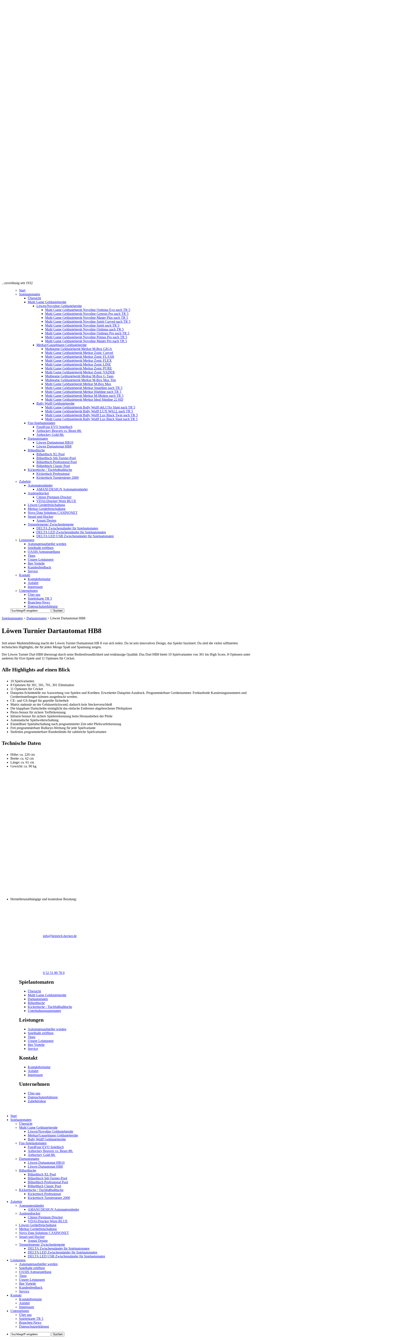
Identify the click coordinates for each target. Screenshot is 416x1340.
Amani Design (46, 520)
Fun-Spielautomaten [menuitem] (33, 1143)
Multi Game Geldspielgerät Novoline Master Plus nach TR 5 (86, 317)
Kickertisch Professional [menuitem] (44, 1194)
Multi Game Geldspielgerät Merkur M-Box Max (78, 384)
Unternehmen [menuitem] (19, 1311)
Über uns (34, 594)
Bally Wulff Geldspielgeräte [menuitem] (47, 1139)
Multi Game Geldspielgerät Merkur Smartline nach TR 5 (83, 388)
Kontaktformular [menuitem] (30, 1299)
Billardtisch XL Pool (50, 454)
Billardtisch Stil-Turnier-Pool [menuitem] (47, 1178)
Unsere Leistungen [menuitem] (32, 1279)
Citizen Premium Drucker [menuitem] (45, 1217)
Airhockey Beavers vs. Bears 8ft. (59, 431)
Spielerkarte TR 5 (40, 598)
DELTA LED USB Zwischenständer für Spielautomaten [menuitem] (66, 1256)
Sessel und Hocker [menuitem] (32, 1237)
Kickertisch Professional (53, 473)
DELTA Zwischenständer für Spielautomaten (67, 528)
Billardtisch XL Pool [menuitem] (42, 1174)
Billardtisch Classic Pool (53, 466)
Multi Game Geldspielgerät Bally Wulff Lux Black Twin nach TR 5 (91, 415)
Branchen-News (39, 602)
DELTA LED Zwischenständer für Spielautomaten (71, 532)
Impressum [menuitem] (26, 1307)
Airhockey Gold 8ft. (50, 434)
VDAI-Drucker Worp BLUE (56, 501)
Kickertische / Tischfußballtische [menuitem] (41, 1190)
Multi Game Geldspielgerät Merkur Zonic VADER (80, 372)
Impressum (35, 587)
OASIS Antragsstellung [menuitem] (35, 1272)
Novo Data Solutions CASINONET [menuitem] (44, 1233)
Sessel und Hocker (40, 516)
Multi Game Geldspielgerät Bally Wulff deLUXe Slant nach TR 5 (90, 407)
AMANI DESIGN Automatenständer (62, 489)
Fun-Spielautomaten (41, 423)
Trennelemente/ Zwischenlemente (51, 524)
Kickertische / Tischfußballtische (50, 470)
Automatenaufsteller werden (47, 544)
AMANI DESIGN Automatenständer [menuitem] (53, 1209)
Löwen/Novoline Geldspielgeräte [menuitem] (50, 1131)
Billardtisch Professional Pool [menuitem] (48, 1182)
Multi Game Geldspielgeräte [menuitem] (38, 1127)
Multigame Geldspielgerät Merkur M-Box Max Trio (80, 380)
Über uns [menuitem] (25, 1315)
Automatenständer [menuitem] (31, 1205)
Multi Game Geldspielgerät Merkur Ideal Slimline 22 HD (84, 399)
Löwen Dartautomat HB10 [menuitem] (46, 1162)
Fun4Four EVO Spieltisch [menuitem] (46, 1147)
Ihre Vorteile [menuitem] (27, 1283)
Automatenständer (40, 485)
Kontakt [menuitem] (15, 1295)
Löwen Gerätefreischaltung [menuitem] (37, 1225)
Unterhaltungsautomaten (44, 1011)
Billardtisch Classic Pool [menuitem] (44, 1186)
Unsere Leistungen (41, 559)
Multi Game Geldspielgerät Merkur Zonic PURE (78, 368)
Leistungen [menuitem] (18, 1260)
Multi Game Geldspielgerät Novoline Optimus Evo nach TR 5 (87, 310)
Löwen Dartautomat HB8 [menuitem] (45, 1166)
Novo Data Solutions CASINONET (53, 513)
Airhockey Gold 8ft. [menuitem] (41, 1155)
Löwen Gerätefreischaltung (46, 505)
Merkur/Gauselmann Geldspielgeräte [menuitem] (53, 1135)
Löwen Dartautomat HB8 (54, 446)
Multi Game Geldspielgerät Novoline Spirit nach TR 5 (82, 325)
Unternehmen (28, 591)
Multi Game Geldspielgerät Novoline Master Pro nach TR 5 (86, 341)
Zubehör (25, 481)
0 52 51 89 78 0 (54, 973)
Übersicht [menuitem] (25, 1123)
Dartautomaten (38, 438)
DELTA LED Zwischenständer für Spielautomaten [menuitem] (62, 1252)
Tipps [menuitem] (23, 1276)
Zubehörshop (37, 1101)
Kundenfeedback (39, 567)
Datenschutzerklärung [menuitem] (34, 1326)
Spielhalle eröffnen (41, 548)
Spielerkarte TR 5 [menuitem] (31, 1318)
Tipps (31, 555)
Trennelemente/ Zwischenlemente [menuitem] (42, 1244)
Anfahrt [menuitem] (24, 1303)
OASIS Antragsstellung (44, 552)
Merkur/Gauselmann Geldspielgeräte (61, 345)
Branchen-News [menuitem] (30, 1322)
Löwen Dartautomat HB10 (54, 442)
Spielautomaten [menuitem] (20, 1120)
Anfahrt (33, 583)
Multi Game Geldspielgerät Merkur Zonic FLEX (78, 360)
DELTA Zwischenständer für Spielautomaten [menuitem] (58, 1248)
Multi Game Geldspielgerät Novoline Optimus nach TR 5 (84, 329)
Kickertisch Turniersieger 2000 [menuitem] (49, 1198)
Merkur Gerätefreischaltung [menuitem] (38, 1229)
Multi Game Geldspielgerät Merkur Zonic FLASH (79, 356)
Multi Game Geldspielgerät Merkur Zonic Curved (79, 353)
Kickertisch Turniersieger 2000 (57, 477)
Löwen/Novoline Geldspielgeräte (59, 306)
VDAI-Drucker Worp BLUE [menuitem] (48, 1221)
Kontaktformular (39, 579)
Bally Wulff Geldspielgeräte (55, 403)
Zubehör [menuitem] (16, 1201)
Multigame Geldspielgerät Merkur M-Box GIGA (78, 349)
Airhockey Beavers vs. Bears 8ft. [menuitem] (50, 1151)
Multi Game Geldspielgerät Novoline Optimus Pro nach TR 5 (87, 333)
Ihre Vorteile (36, 563)
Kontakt (24, 575)
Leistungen (26, 540)
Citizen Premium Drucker (54, 497)
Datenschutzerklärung (43, 606)
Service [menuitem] (24, 1291)
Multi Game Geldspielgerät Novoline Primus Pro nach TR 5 (86, 337)
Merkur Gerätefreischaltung (46, 509)
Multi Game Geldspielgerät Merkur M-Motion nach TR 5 (84, 395)
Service (33, 571)
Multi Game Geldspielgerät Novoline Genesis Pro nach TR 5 (86, 314)
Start (22, 290)
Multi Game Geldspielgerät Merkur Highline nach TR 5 (83, 392)
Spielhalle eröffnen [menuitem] (32, 1268)
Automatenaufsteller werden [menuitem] (38, 1264)
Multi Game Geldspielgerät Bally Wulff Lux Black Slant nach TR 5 (91, 419)
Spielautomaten (29, 294)
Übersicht (34, 298)
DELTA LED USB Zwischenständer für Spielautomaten (75, 536)
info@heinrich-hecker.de (60, 936)
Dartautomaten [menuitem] (29, 1159)
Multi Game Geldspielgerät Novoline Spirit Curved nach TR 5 (87, 321)
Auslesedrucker (38, 493)
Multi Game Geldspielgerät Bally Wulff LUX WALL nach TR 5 (89, 411)
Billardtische (36, 450)
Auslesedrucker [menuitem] (29, 1213)
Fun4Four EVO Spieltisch (54, 427)
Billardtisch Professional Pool (56, 462)
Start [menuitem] (13, 1116)
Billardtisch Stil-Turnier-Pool (56, 458)
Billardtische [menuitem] (27, 1170)
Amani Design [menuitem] (38, 1240)
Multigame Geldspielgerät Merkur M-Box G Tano (79, 376)
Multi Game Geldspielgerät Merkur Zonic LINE (78, 364)
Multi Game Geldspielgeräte (47, 302)
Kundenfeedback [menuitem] (30, 1287)
